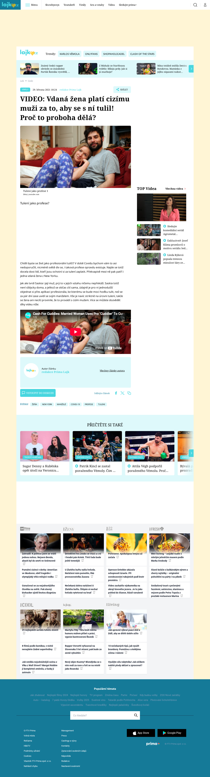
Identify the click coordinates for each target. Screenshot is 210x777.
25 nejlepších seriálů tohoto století (40, 630)
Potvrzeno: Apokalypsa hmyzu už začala (125, 555)
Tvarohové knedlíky (95, 704)
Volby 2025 (83, 700)
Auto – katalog (41, 700)
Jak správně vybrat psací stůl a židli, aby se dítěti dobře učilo (124, 632)
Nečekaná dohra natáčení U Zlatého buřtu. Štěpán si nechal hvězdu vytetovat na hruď (81, 589)
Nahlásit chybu (31, 766)
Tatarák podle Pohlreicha (121, 700)
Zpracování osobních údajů (73, 751)
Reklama (28, 741)
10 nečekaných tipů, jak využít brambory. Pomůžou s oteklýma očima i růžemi (124, 649)
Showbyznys (52, 4)
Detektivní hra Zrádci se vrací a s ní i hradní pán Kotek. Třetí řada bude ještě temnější (83, 557)
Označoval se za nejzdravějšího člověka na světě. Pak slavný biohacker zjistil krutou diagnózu (39, 589)
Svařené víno (98, 700)
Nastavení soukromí (70, 766)
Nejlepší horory (78, 695)
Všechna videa (174, 188)
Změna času (111, 695)
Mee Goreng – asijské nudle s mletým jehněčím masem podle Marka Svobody (167, 557)
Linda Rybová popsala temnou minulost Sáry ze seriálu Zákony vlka (175, 260)
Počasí (133, 695)
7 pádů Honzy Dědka (63, 700)
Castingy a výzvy (68, 741)
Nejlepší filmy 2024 (57, 695)
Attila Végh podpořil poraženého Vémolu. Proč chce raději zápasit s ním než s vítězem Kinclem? (147, 468)
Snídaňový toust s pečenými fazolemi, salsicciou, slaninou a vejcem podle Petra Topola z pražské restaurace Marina (167, 590)
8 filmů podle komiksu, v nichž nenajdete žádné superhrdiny (37, 648)
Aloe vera (143, 700)
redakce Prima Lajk (70, 89)
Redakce (65, 761)
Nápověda (66, 756)
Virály (82, 4)
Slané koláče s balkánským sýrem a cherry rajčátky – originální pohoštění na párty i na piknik (169, 573)
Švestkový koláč (140, 704)
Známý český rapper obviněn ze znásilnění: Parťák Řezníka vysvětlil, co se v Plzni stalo (55, 70)
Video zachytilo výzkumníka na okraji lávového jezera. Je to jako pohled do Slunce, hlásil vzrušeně (125, 589)
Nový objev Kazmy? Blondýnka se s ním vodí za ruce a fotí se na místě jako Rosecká (83, 665)
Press (64, 735)
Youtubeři (69, 4)
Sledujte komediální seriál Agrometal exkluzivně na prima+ (173, 234)
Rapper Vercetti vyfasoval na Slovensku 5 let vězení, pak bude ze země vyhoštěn (83, 649)
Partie (124, 695)
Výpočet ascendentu (72, 704)
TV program (96, 695)
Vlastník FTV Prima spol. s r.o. (37, 761)
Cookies (27, 756)
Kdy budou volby (149, 695)
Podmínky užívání (32, 751)
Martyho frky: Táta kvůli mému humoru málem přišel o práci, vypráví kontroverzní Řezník (80, 633)
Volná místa (29, 735)
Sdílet (123, 90)
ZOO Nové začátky (170, 695)
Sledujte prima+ (128, 4)
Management (67, 730)
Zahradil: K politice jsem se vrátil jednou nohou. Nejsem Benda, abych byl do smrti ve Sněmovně (39, 557)
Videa (111, 4)
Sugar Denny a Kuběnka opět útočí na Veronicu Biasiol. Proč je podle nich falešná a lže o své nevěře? (42, 468)
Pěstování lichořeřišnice (163, 700)
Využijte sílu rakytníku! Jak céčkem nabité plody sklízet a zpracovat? (126, 664)
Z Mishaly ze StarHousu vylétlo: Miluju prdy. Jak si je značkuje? (113, 68)
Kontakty (65, 746)
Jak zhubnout (37, 695)
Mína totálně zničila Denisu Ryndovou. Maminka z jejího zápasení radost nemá (172, 70)
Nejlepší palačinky (119, 704)
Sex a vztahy (97, 4)
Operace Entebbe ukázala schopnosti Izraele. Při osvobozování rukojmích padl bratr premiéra (126, 575)
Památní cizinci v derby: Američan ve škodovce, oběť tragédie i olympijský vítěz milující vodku (39, 573)
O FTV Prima (29, 730)
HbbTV (27, 746)
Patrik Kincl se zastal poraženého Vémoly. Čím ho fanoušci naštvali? (96, 468)
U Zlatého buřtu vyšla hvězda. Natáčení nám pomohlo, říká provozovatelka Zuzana (80, 573)
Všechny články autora (112, 370)
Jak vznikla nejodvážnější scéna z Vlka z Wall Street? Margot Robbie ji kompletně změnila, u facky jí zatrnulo (39, 667)
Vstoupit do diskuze (40, 393)
